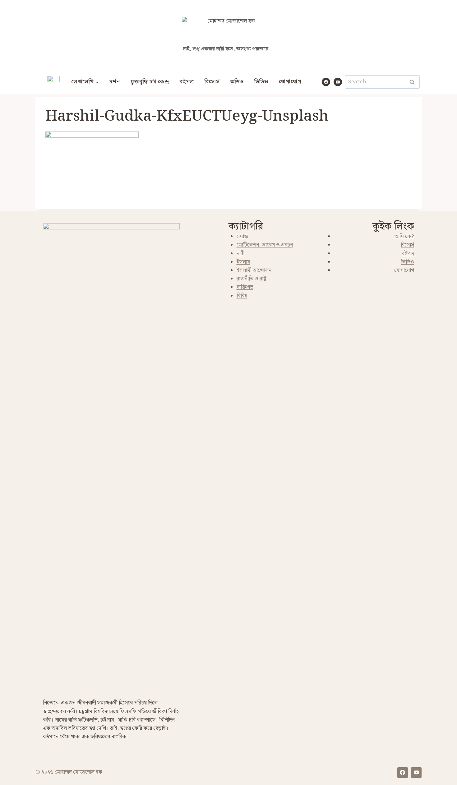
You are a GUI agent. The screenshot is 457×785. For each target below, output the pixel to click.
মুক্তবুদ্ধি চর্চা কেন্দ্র (150, 81)
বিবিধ (242, 296)
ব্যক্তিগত (245, 287)
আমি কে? (404, 236)
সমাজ (242, 236)
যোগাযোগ (290, 81)
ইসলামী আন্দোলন (254, 270)
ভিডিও (261, 81)
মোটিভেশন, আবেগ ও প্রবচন (265, 245)
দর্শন (114, 81)
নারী (240, 253)
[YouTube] (338, 82)
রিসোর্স (212, 81)
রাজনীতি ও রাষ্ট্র (251, 279)
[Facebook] (326, 82)
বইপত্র (187, 81)
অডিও (237, 81)
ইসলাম (243, 262)
